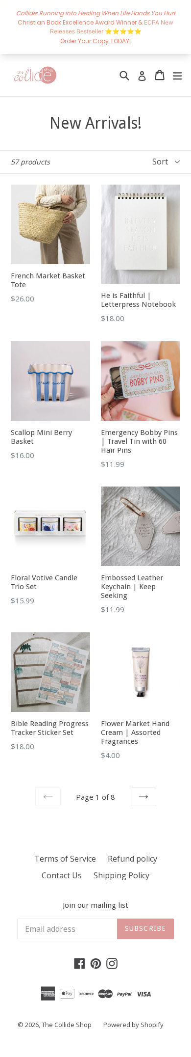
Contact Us (62, 875)
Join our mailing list (95, 905)
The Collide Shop (67, 1024)
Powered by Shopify (133, 1024)
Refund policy (132, 858)
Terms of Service (65, 858)
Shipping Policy (121, 875)
